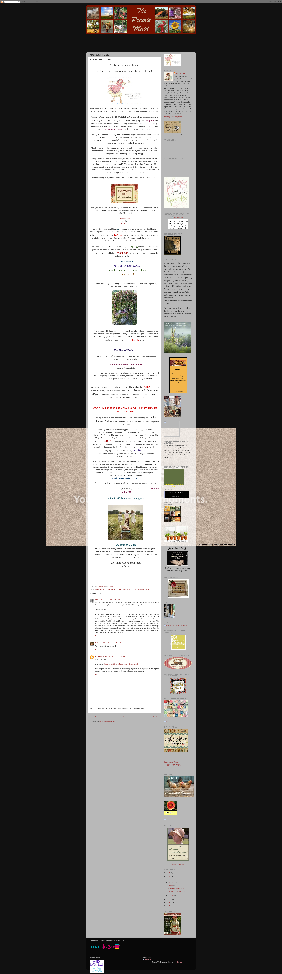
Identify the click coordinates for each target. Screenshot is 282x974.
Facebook (124, 224)
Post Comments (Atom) (107, 722)
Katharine (99, 643)
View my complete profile (173, 117)
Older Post (155, 717)
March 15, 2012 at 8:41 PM (112, 643)
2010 (169, 903)
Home (125, 717)
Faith (97, 589)
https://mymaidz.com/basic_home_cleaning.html (121, 664)
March (171, 885)
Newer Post (94, 717)
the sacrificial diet (143, 589)
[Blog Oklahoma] (172, 436)
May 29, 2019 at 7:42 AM (116, 656)
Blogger (179, 962)
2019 (169, 873)
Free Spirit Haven (124, 218)
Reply (97, 636)
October (172, 882)
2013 (169, 876)
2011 (169, 899)
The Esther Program (130, 589)
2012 (169, 879)
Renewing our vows (115, 589)
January (171, 895)
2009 (169, 906)
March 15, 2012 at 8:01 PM (110, 599)
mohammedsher (101, 656)
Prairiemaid (180, 73)
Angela (97, 599)
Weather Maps (177, 485)
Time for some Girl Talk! (176, 891)
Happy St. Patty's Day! (176, 888)
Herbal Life (103, 589)
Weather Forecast (171, 484)
